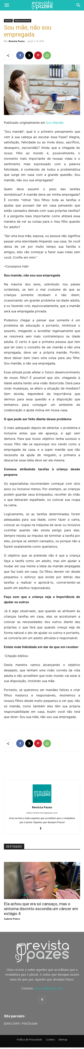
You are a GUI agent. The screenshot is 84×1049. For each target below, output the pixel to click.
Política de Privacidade (29, 1039)
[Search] (78, 5)
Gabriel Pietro (12, 918)
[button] (6, 5)
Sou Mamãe (54, 123)
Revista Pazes (17, 41)
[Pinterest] (38, 55)
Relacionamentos (22, 20)
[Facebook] (20, 55)
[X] (29, 55)
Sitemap (62, 1039)
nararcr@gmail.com (48, 988)
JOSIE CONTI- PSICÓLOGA (20, 1023)
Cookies (50, 1039)
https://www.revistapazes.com (42, 812)
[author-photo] (42, 801)
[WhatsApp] (47, 55)
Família (8, 20)
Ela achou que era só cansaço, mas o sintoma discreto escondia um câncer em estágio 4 (41, 909)
